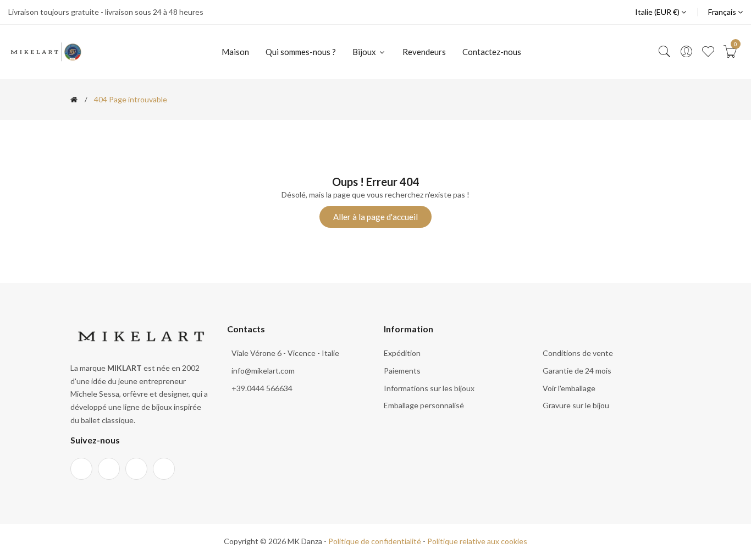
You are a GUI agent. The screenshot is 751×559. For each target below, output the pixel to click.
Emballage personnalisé (424, 405)
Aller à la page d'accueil (375, 217)
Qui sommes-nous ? (301, 52)
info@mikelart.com (263, 370)
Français (723, 12)
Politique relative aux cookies (477, 541)
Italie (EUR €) (658, 12)
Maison (235, 52)
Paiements (402, 370)
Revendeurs (424, 52)
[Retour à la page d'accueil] (74, 99)
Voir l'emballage (569, 388)
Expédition (402, 353)
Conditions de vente (578, 353)
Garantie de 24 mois (577, 370)
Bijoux (365, 52)
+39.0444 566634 (261, 388)
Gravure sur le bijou (576, 405)
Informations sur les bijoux (429, 388)
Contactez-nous (491, 52)
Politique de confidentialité (374, 541)
